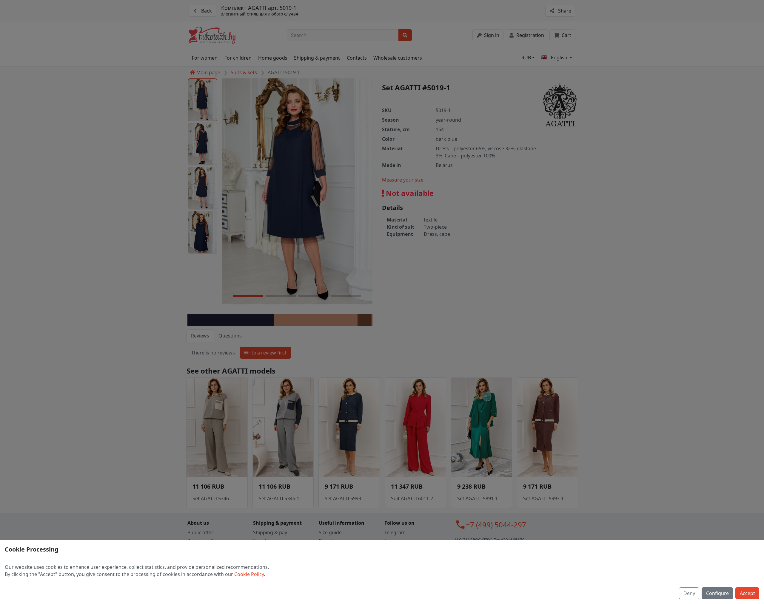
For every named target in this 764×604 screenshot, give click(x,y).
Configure (717, 593)
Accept (747, 593)
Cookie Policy (249, 574)
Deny (689, 593)
